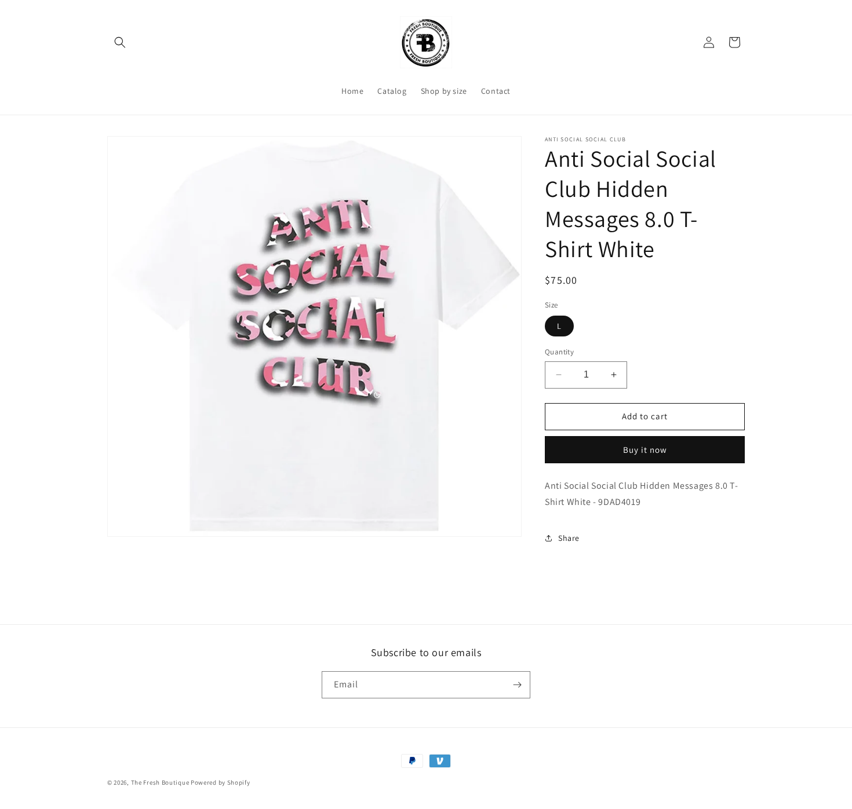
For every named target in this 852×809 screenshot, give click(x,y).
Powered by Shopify (220, 782)
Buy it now (645, 449)
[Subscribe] (517, 684)
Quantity (559, 352)
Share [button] (569, 538)
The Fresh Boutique (160, 782)
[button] (120, 42)
